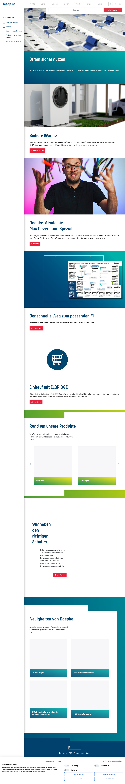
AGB (70, 753)
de (120, 4)
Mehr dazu (35, 244)
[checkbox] (66, 766)
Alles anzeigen (113, 10)
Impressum (63, 753)
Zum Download (36, 328)
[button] (31, 121)
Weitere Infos (36, 402)
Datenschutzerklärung (82, 753)
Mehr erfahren (59, 575)
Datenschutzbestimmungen (53, 761)
